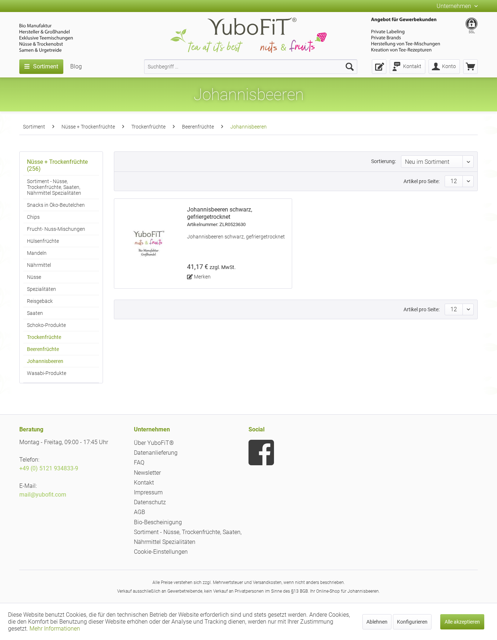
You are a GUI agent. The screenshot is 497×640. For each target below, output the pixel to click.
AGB (139, 512)
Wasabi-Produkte (46, 373)
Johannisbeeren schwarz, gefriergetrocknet (219, 216)
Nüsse (34, 277)
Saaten (35, 313)
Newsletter (147, 472)
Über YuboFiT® (154, 442)
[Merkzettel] (379, 66)
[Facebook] (261, 452)
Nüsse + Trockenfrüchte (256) (57, 165)
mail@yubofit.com (42, 494)
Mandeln (37, 253)
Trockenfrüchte (44, 337)
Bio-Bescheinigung (158, 522)
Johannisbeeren (45, 361)
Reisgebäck (40, 301)
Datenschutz (150, 502)
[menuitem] (250, 66)
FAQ (139, 462)
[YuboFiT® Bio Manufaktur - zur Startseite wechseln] (248, 36)
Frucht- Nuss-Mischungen (56, 229)
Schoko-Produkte (46, 325)
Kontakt (144, 482)
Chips (33, 217)
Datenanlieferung (156, 452)
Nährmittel (39, 265)
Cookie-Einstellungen (161, 551)
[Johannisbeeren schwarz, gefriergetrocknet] (149, 243)
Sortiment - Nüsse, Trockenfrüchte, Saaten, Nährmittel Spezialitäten (54, 187)
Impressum (148, 492)
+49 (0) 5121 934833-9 (48, 468)
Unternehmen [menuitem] (455, 6)
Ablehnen (376, 622)
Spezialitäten (41, 289)
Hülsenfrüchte (43, 241)
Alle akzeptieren (462, 622)
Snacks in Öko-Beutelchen (56, 205)
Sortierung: (383, 161)
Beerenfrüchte (43, 349)
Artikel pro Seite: (421, 181)
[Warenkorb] (470, 66)
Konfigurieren (412, 622)
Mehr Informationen (54, 628)
